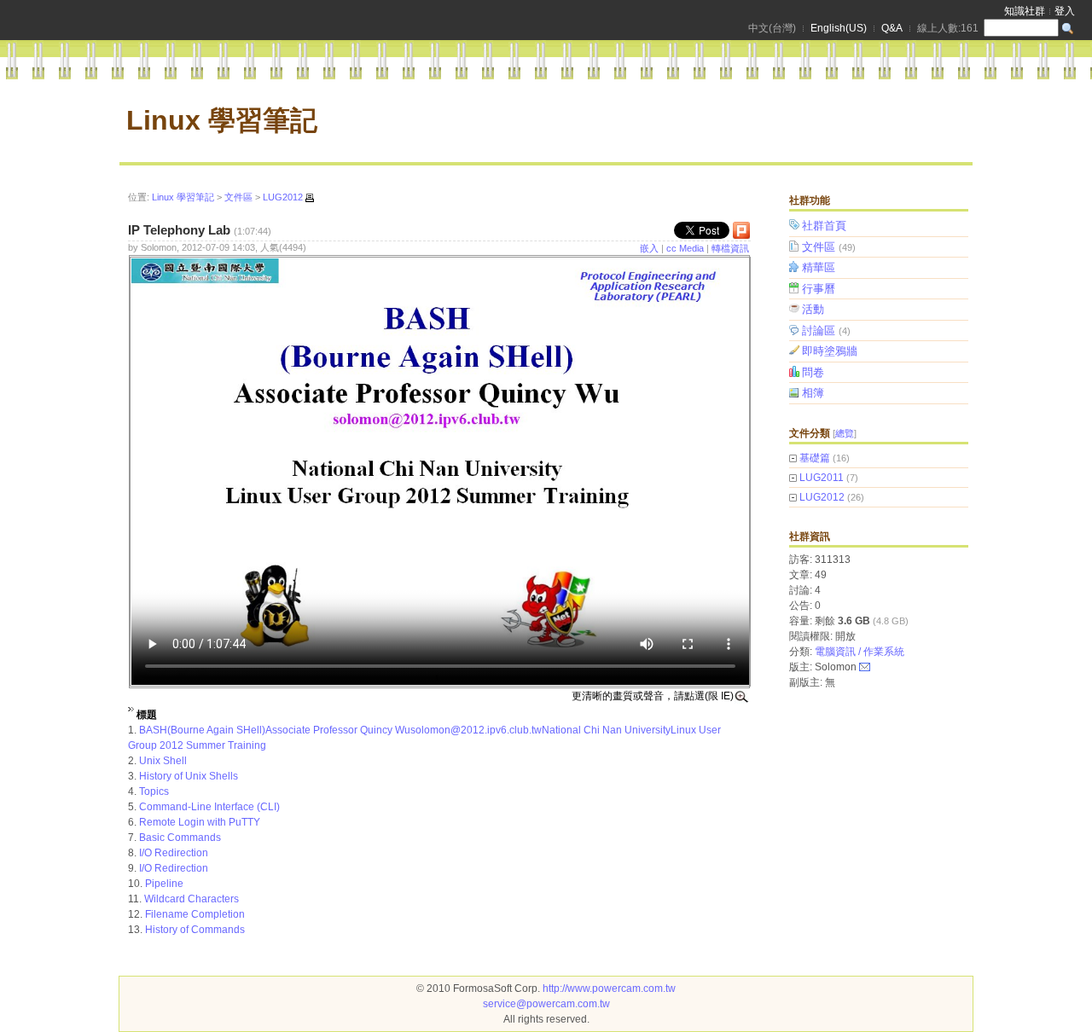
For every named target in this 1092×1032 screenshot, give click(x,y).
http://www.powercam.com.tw (609, 988)
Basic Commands (180, 838)
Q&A (892, 28)
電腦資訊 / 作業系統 (859, 652)
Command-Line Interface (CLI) (209, 807)
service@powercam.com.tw (546, 1004)
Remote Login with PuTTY (199, 822)
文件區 (829, 247)
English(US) (838, 28)
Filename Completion (195, 914)
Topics (154, 791)
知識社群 (1024, 11)
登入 (1064, 11)
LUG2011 (821, 478)
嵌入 (649, 248)
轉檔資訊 (730, 248)
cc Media (685, 248)
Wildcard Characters (191, 899)
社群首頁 (824, 225)
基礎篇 (814, 458)
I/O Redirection (173, 853)
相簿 (813, 392)
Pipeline (164, 884)
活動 (813, 309)
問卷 (813, 372)
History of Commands (195, 930)
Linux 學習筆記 (221, 120)
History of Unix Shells (188, 776)
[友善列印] (309, 198)
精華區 (818, 267)
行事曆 (818, 288)
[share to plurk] (741, 234)
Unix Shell (163, 761)
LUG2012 (822, 497)
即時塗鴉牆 (829, 351)
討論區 (826, 330)
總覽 (844, 433)
